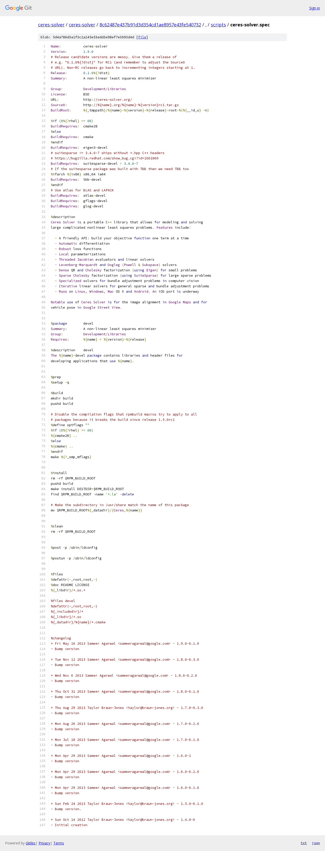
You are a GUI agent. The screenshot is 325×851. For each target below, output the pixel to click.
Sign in (314, 8)
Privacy (44, 843)
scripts (218, 25)
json (316, 843)
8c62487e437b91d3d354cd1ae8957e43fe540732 (150, 25)
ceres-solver (51, 25)
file (142, 37)
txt (304, 843)
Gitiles (31, 843)
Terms (58, 843)
